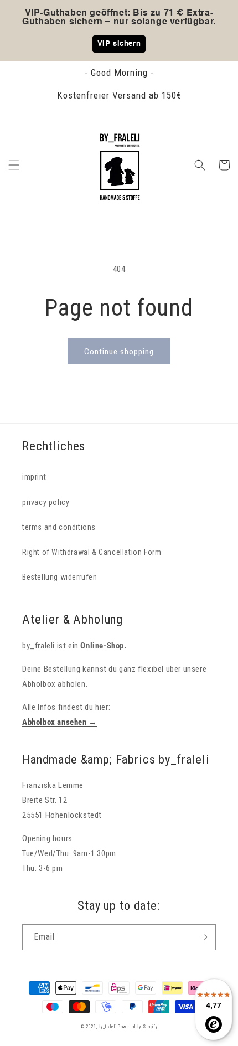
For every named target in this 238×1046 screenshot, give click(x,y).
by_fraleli (107, 1026)
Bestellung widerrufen (59, 577)
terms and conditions (59, 527)
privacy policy (45, 502)
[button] (14, 165)
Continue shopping (119, 352)
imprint (34, 476)
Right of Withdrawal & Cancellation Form (91, 552)
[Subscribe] (203, 937)
